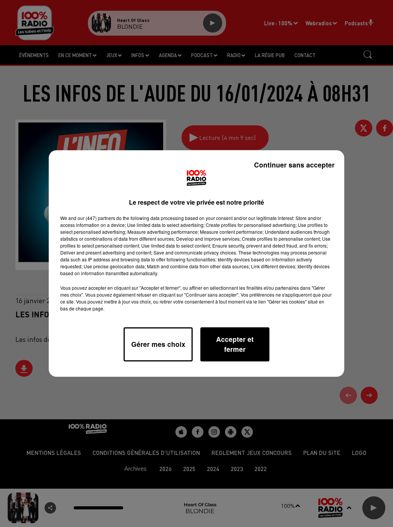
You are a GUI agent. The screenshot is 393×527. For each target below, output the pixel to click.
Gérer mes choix (158, 344)
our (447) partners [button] (96, 218)
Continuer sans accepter (294, 164)
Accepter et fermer (235, 344)
